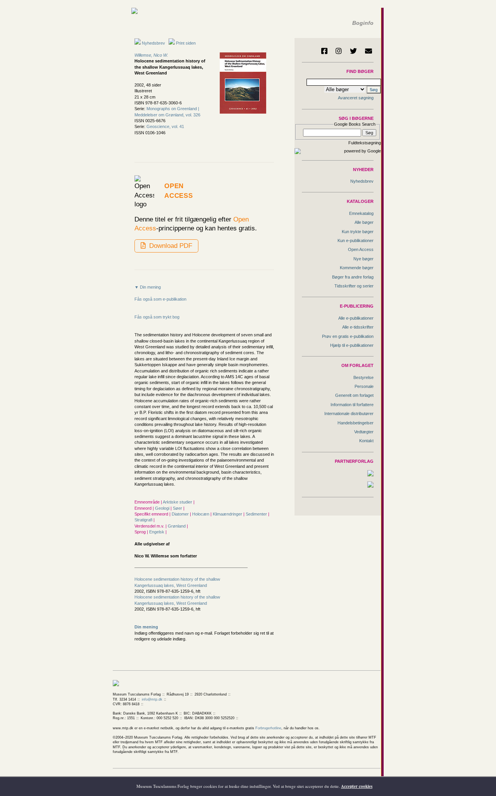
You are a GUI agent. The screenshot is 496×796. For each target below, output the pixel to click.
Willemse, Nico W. (151, 55)
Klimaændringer (228, 514)
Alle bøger (364, 222)
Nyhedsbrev (153, 43)
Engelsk (157, 532)
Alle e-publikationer (356, 318)
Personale (364, 386)
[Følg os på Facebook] (324, 51)
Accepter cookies (356, 786)
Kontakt (366, 440)
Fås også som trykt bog (156, 317)
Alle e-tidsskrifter (358, 327)
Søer (178, 508)
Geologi (162, 508)
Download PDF (169, 245)
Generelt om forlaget (354, 395)
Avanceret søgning (356, 97)
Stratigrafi (143, 519)
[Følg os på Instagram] (338, 51)
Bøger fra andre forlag (353, 277)
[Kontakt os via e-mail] (368, 51)
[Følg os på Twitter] (353, 51)
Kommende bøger (357, 267)
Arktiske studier (178, 502)
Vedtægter (364, 431)
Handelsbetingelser (356, 422)
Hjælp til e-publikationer (352, 345)
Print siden (186, 43)
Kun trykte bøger (358, 231)
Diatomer (181, 514)
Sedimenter (257, 514)
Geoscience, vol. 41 (165, 126)
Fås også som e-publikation (160, 299)
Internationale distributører (349, 413)
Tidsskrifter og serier (354, 286)
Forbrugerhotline (268, 728)
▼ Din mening (147, 287)
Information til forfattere (352, 404)
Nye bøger (363, 258)
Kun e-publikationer (356, 240)
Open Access (361, 249)
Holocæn (201, 514)
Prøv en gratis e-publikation (348, 336)
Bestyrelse (363, 377)
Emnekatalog (361, 213)
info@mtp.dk (152, 699)
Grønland (177, 526)
